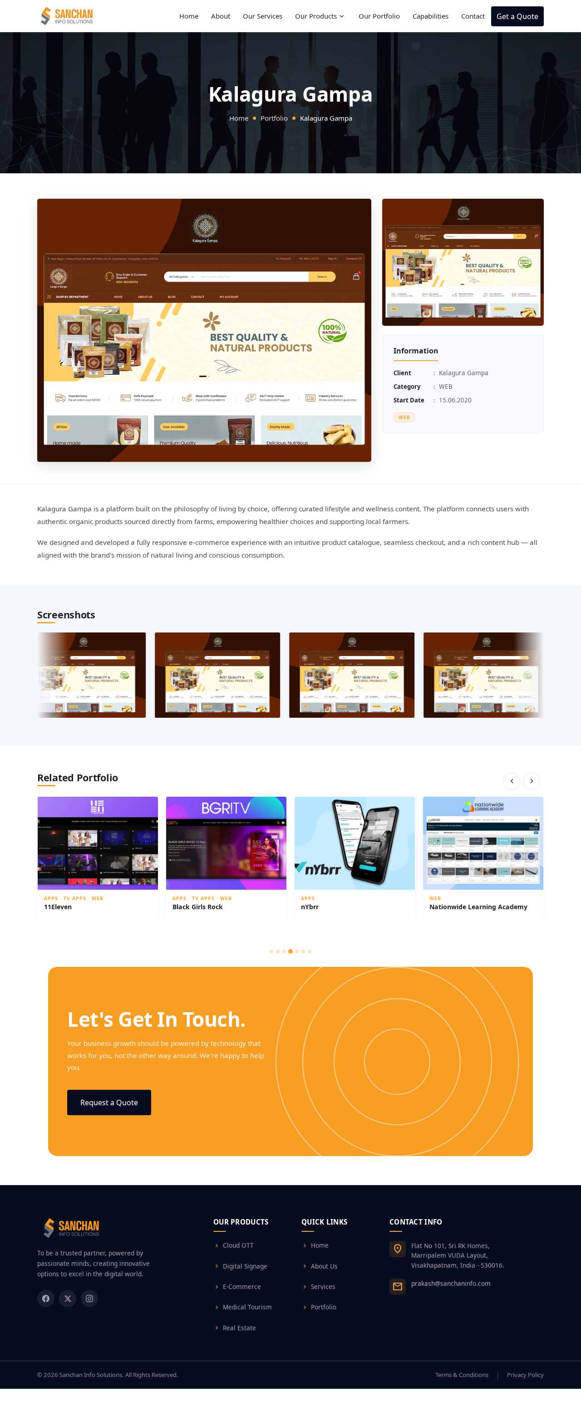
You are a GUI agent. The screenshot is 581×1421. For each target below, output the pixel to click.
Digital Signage (240, 1266)
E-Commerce (237, 1286)
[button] (463, 262)
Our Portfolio (379, 15)
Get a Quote (517, 16)
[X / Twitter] (67, 1298)
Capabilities (430, 15)
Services (318, 1286)
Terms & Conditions (461, 1375)
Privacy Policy (525, 1375)
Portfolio (274, 117)
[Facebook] (45, 1298)
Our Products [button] (320, 16)
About (220, 15)
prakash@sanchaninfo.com (451, 1283)
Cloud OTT (233, 1245)
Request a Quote (109, 1102)
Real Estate (234, 1328)
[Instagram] (89, 1298)
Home (188, 15)
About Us (319, 1266)
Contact (473, 15)
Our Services (262, 15)
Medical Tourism (242, 1307)
